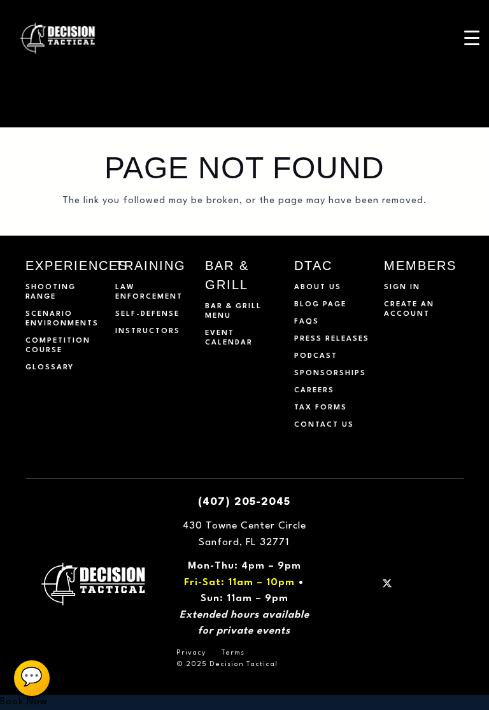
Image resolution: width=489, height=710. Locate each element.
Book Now (24, 702)
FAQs (306, 321)
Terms (233, 653)
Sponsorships (330, 373)
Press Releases (331, 339)
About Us (317, 287)
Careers (314, 390)
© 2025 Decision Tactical (227, 664)
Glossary (49, 367)
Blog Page (320, 304)
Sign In (402, 287)
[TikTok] (443, 583)
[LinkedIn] (406, 583)
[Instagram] (367, 583)
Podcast (315, 356)
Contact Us (324, 425)
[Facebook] (348, 583)
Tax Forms (320, 407)
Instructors (147, 331)
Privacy (191, 653)
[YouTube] (424, 583)
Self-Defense (147, 314)
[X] (387, 583)
